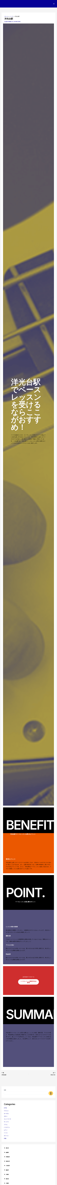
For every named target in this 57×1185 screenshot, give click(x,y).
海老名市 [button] (8, 1161)
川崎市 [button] (7, 1174)
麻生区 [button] (7, 1178)
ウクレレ (6, 1110)
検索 (5, 1090)
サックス (6, 1121)
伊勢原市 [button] (8, 1156)
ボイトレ (6, 1135)
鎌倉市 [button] (7, 1170)
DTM (5, 1108)
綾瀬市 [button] (7, 1152)
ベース (5, 1133)
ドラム (5, 1124)
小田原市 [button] (8, 1165)
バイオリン (7, 1127)
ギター (5, 1116)
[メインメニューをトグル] (54, 3)
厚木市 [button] (7, 1148)
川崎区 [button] (7, 1183)
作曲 (5, 1138)
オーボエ (6, 1113)
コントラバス (7, 1119)
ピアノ (5, 1130)
